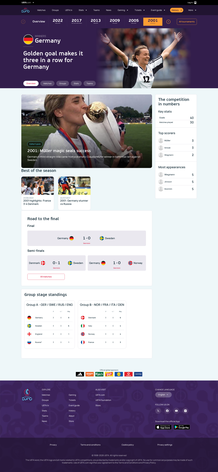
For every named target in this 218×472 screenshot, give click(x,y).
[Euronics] (138, 374)
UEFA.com (100, 395)
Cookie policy (128, 444)
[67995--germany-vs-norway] (117, 263)
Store (71, 421)
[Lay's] (109, 374)
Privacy (53, 444)
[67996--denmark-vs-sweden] (56, 263)
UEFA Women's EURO (25, 10)
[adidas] (80, 374)
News (44, 421)
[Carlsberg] (99, 374)
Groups (45, 400)
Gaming (72, 395)
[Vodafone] (128, 374)
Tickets (72, 400)
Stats (44, 410)
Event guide (74, 405)
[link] (41, 10)
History (72, 410)
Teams (45, 415)
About (71, 415)
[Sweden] (29, 326)
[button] (82, 10)
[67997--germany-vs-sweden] (86, 238)
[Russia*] (29, 342)
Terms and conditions (90, 444)
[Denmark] (83, 318)
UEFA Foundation (103, 400)
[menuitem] (41, 10)
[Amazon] (90, 374)
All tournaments (187, 21)
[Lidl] (119, 374)
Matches (46, 395)
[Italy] (83, 326)
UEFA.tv (45, 405)
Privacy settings (164, 444)
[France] (83, 342)
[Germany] (29, 318)
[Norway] (83, 334)
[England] (29, 334)
